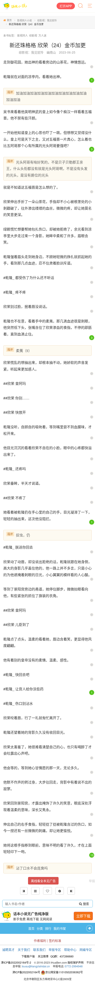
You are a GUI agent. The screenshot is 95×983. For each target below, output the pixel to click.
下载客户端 (28, 956)
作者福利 (40, 940)
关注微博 (43, 956)
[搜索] (81, 6)
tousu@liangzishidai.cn (36, 966)
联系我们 (39, 949)
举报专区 (55, 949)
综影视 (33, 35)
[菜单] (90, 6)
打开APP (66, 6)
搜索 (85, 903)
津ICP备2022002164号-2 (16, 962)
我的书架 (59, 928)
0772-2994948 (74, 966)
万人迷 (42, 35)
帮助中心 (70, 949)
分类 (40, 928)
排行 (48, 928)
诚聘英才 (8, 949)
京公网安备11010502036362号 (64, 972)
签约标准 (55, 940)
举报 (92, 881)
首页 (9, 20)
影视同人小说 (24, 20)
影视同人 (22, 35)
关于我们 (24, 949)
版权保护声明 (76, 962)
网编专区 (86, 949)
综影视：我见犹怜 (47, 20)
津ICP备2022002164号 (26, 972)
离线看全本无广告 (43, 881)
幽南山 (51, 52)
